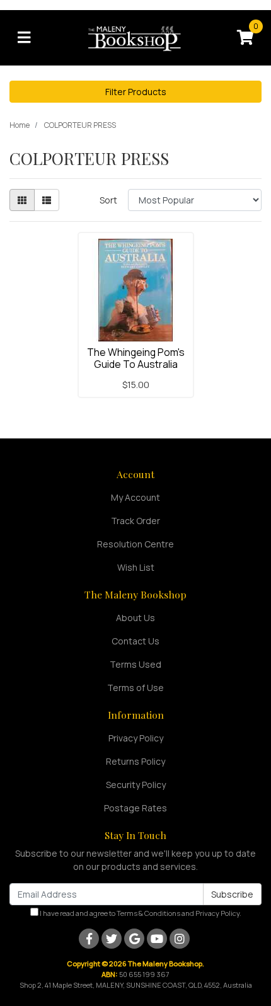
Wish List (135, 567)
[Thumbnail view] (22, 200)
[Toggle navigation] (23, 38)
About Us (135, 618)
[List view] (46, 200)
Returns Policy (135, 761)
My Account (135, 497)
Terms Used (135, 664)
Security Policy (136, 785)
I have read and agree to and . (139, 913)
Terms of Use (135, 688)
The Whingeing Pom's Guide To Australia (136, 358)
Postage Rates (135, 808)
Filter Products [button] (135, 92)
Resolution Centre (135, 544)
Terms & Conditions (148, 913)
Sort (108, 200)
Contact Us (135, 641)
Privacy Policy (135, 738)
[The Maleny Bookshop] (136, 37)
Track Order (135, 521)
